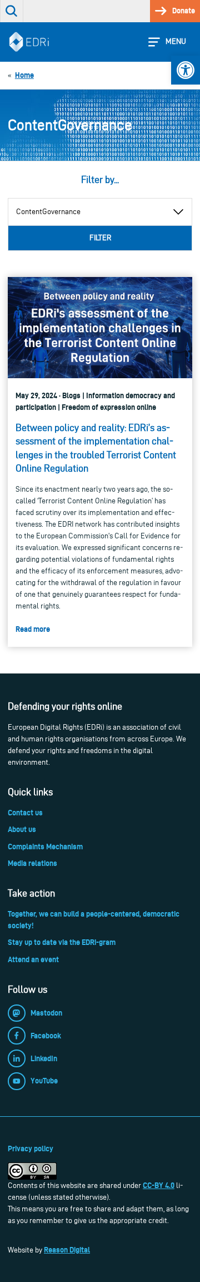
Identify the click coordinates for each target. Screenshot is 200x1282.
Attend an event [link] (33, 959)
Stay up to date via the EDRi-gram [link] (62, 942)
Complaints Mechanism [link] (45, 846)
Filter (100, 238)
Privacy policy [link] (30, 1148)
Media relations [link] (32, 863)
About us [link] (22, 829)
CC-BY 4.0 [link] (158, 1185)
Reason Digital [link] (67, 1249)
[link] (185, 70)
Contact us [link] (25, 812)
